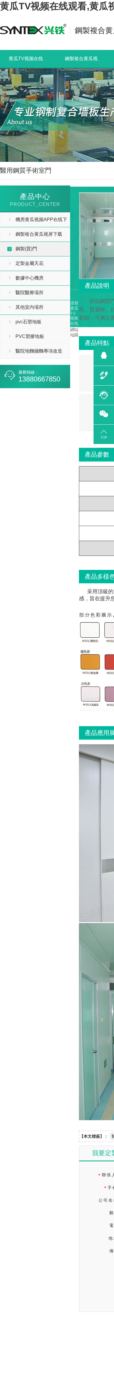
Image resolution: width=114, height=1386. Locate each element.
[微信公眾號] (104, 414)
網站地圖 (45, 401)
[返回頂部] (104, 433)
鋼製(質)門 (26, 248)
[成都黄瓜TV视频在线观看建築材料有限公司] (33, 30)
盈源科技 (8, 401)
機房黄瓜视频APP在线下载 (33, 222)
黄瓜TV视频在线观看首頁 (26, 67)
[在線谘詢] (104, 394)
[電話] (104, 375)
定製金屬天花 (29, 263)
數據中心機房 (29, 277)
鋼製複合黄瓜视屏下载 (81, 67)
